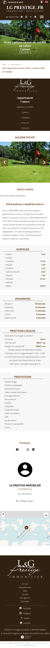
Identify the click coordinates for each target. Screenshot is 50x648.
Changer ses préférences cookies (36, 633)
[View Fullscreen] (3, 522)
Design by (28, 637)
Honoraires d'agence (11, 633)
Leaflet (47, 544)
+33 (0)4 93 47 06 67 (15, 2)
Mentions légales (39, 629)
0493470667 (26, 494)
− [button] (3, 517)
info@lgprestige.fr (26, 501)
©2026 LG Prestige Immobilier (17, 629)
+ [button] (3, 514)
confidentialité (35, 643)
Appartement (15, 64)
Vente (4, 64)
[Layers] (46, 514)
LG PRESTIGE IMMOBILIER (25, 485)
